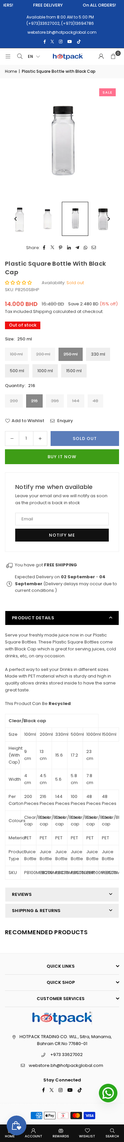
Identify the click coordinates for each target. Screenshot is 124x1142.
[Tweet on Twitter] (52, 247)
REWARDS (61, 1136)
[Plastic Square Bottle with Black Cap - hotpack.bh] (47, 219)
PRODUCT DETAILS (33, 618)
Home (11, 71)
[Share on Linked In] (68, 247)
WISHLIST (87, 1136)
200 (14, 401)
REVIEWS (22, 894)
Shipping (42, 311)
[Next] (108, 219)
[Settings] (101, 57)
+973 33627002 (66, 1054)
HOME (10, 1136)
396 (55, 401)
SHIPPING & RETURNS (36, 910)
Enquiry (64, 420)
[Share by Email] (93, 247)
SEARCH (112, 1136)
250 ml (70, 354)
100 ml (16, 354)
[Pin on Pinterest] (60, 247)
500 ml (17, 371)
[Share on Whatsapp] (85, 247)
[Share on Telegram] (77, 247)
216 (34, 401)
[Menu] (8, 57)
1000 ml (45, 371)
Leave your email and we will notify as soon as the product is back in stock (61, 499)
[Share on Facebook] (44, 247)
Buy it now (62, 457)
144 (75, 401)
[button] (113, 57)
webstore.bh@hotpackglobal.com (66, 1065)
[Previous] (15, 219)
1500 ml (74, 371)
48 (95, 401)
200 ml (43, 354)
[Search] (20, 57)
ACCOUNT (33, 1136)
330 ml (98, 354)
